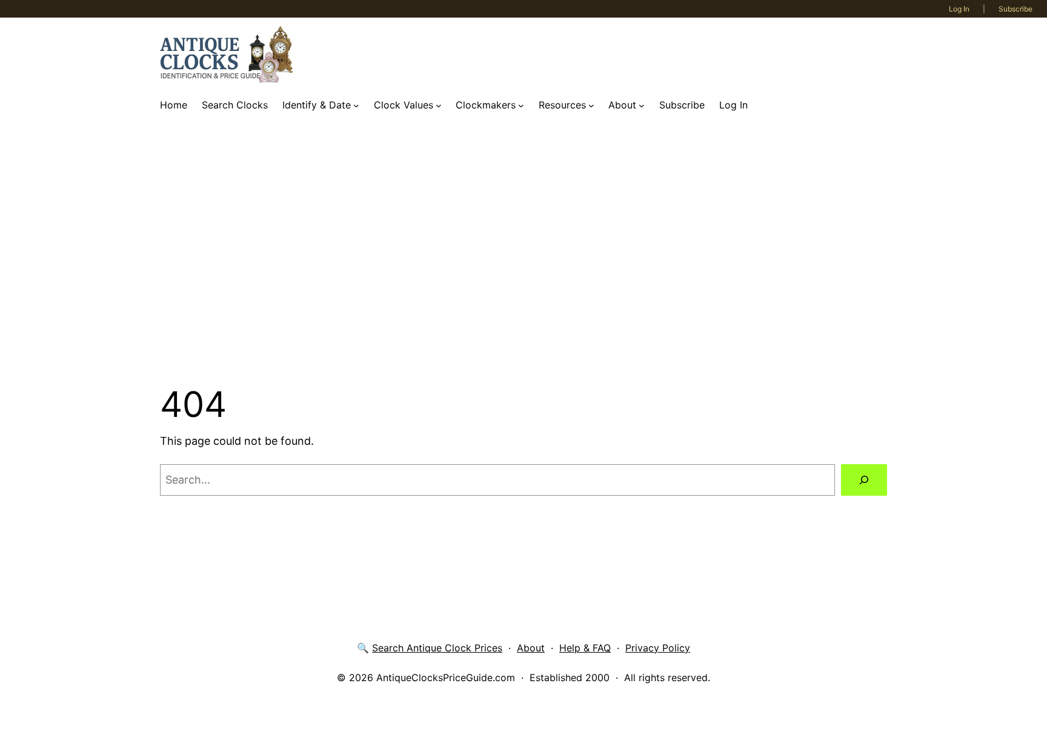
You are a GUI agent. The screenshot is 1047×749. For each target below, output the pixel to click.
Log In (959, 8)
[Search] (864, 480)
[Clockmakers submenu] (521, 105)
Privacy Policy (657, 648)
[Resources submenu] (591, 105)
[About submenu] (642, 105)
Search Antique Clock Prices (437, 648)
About (531, 648)
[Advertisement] (523, 250)
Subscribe (1015, 8)
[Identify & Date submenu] (356, 105)
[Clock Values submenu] (439, 105)
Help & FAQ (585, 648)
